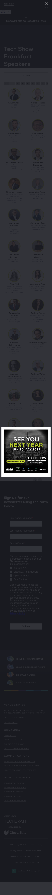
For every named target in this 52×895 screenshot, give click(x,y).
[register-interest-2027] (26, 472)
